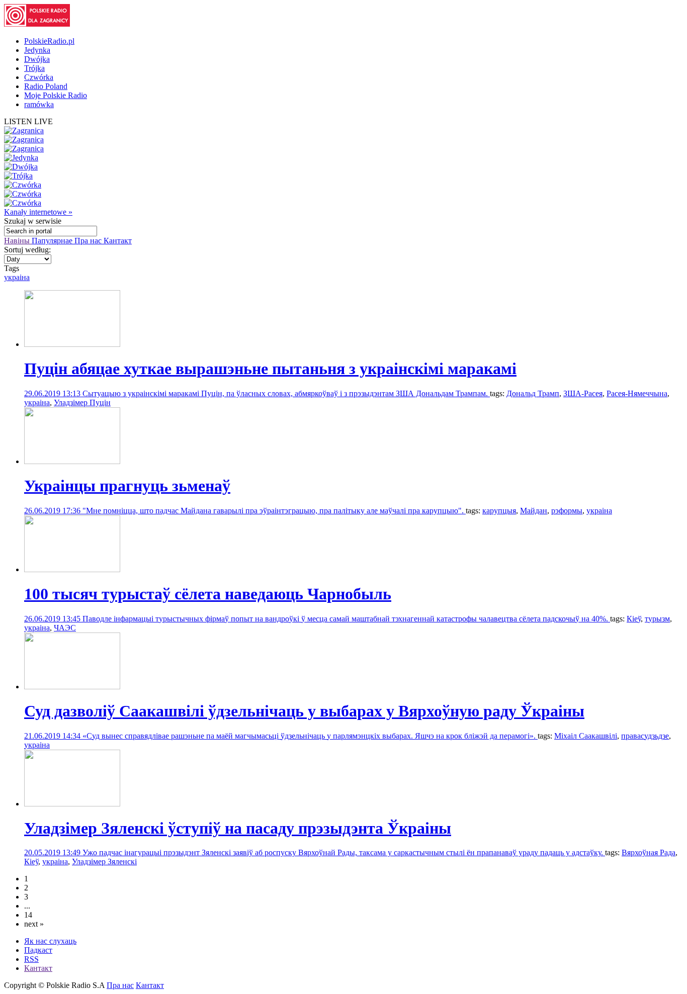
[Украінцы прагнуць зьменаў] (72, 461)
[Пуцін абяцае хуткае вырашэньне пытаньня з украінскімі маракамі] (72, 344)
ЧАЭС (65, 627)
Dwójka (37, 59)
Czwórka (38, 77)
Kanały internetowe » (38, 212)
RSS (31, 959)
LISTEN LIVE (28, 121)
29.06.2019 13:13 (53, 393)
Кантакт (118, 240)
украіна (17, 277)
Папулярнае (53, 240)
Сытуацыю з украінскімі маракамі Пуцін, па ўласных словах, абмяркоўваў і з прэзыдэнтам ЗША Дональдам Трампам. (286, 393)
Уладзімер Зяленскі (104, 861)
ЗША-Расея (583, 393)
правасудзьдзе (645, 736)
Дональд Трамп (532, 393)
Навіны (18, 240)
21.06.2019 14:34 (53, 736)
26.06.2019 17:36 (53, 510)
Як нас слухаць (50, 941)
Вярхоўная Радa (648, 852)
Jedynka (37, 50)
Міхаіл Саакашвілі (585, 736)
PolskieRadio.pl (49, 41)
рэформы (566, 510)
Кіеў (634, 618)
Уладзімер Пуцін (82, 402)
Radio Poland (45, 86)
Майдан (533, 510)
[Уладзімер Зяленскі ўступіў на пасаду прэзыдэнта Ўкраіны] (72, 803)
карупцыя (499, 510)
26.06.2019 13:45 (53, 618)
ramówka (39, 104)
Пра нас (89, 240)
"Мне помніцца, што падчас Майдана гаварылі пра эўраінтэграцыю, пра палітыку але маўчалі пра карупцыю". (274, 510)
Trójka (34, 68)
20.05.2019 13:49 (53, 852)
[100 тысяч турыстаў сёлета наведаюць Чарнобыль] (72, 569)
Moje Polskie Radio (55, 95)
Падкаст (38, 950)
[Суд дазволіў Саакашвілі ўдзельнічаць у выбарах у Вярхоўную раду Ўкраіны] (72, 686)
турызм (657, 618)
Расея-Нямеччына (637, 393)
